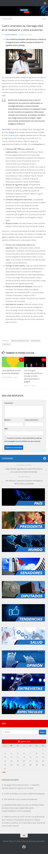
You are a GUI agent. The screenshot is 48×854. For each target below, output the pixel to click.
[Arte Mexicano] (23, 621)
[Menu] (45, 3)
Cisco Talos (6, 344)
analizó (12, 132)
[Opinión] (23, 667)
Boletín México (11, 35)
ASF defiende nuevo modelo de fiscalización (21, 799)
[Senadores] (23, 574)
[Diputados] (23, 598)
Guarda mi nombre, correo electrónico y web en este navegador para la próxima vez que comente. (23, 439)
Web (6, 429)
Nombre (7, 420)
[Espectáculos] (23, 713)
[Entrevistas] (23, 690)
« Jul (3, 772)
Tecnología (7, 19)
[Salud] (23, 644)
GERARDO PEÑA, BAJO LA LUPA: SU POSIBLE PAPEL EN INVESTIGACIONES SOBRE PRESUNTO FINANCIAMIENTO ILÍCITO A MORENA (23, 808)
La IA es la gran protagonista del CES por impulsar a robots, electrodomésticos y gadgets (33, 376)
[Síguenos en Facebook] (44, 458)
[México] (23, 505)
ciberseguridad (35, 341)
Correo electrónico (32, 420)
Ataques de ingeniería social (20, 341)
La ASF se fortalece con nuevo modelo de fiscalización (24, 794)
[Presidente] (23, 528)
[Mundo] (23, 551)
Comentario (9, 403)
